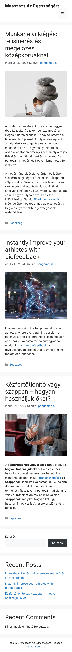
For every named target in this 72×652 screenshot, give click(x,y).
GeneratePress (36, 646)
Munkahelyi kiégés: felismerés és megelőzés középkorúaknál (31, 44)
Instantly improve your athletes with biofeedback (35, 249)
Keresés (10, 536)
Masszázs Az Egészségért (32, 5)
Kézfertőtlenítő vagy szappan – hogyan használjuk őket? (33, 391)
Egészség (16, 223)
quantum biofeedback (32, 345)
